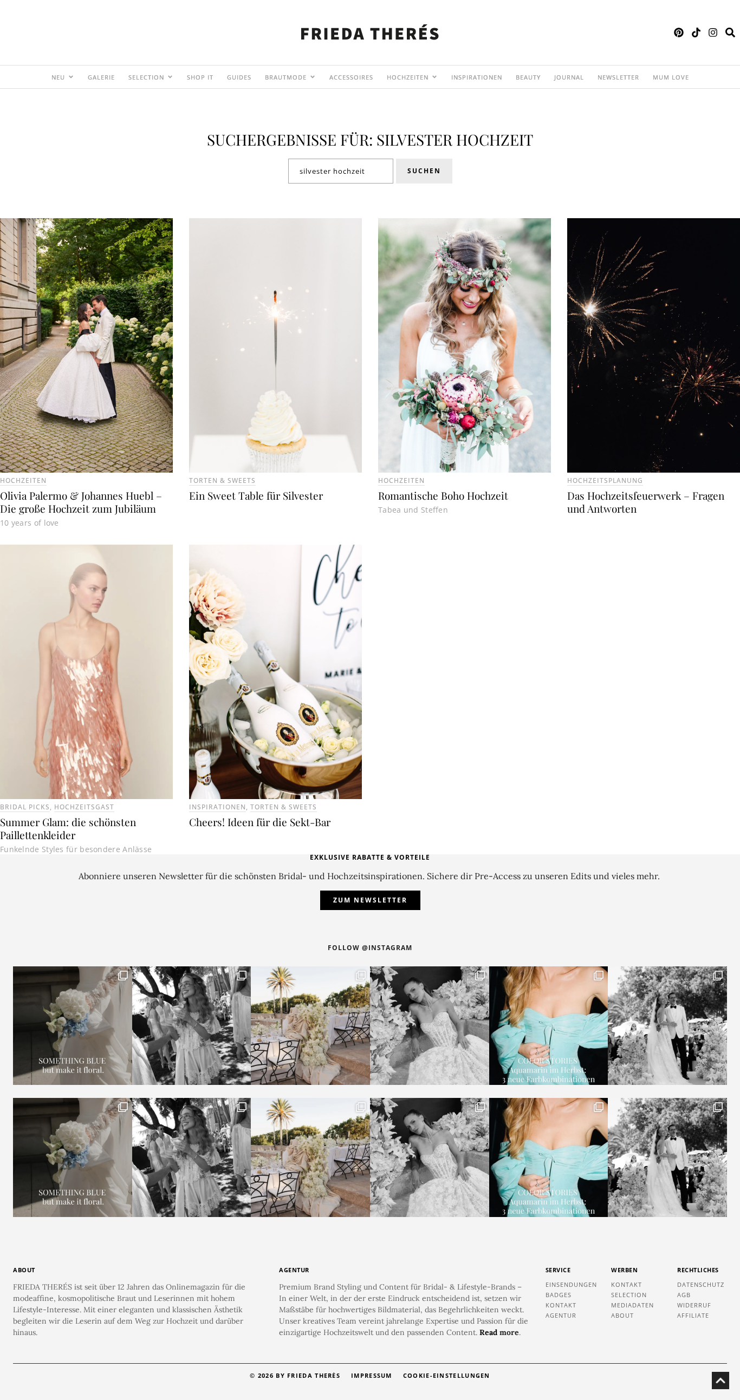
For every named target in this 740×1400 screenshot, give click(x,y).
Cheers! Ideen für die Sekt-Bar (259, 822)
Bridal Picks (25, 807)
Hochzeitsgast (84, 807)
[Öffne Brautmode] (312, 77)
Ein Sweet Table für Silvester (256, 495)
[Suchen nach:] (340, 171)
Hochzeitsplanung (605, 480)
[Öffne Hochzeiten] (434, 77)
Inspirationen (217, 807)
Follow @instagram (370, 947)
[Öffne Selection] (170, 77)
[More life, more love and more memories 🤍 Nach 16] (667, 1025)
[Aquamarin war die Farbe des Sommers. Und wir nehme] (548, 1025)
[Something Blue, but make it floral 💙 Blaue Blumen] (72, 1025)
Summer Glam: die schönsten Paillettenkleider (68, 828)
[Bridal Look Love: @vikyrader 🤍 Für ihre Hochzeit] (429, 1025)
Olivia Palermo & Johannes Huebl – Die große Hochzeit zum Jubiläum (81, 501)
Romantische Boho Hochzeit (443, 495)
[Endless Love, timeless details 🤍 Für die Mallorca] (310, 1025)
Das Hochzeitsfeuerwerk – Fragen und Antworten (645, 501)
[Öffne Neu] (71, 77)
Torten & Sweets (222, 480)
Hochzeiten (23, 480)
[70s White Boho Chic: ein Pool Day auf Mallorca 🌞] (191, 1025)
